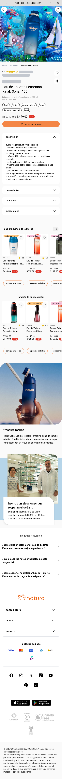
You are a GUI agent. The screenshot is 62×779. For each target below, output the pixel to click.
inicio (4, 66)
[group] (28, 2)
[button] (57, 73)
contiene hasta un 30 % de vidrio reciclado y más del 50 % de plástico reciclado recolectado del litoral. (26, 515)
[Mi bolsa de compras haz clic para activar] (58, 10)
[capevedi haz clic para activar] (14, 717)
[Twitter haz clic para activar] (31, 675)
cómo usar (11, 200)
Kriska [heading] (29, 325)
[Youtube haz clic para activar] (50, 675)
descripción (12, 137)
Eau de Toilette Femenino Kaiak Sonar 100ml (22, 89)
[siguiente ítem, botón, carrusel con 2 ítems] (50, 3)
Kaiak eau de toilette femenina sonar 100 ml (20, 97)
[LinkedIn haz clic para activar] (36, 685)
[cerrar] (58, 3)
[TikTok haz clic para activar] (41, 675)
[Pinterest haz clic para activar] (26, 685)
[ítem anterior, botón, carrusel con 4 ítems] (7, 31)
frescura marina (13, 430)
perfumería (14, 66)
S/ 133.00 (31, 269)
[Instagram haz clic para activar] (21, 675)
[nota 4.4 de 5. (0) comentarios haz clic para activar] (26, 71)
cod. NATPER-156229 (10, 100)
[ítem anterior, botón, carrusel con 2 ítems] (6, 3)
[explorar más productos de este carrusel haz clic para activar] (56, 229)
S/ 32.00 (6, 269)
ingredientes (12, 211)
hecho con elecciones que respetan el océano (25, 505)
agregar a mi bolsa (13, 283)
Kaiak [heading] (5, 258)
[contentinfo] (21, 257)
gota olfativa (12, 190)
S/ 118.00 (31, 336)
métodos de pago (31, 644)
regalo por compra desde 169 (28, 3)
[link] (13, 263)
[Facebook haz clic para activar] (11, 675)
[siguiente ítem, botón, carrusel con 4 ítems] (54, 31)
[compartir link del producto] (57, 81)
